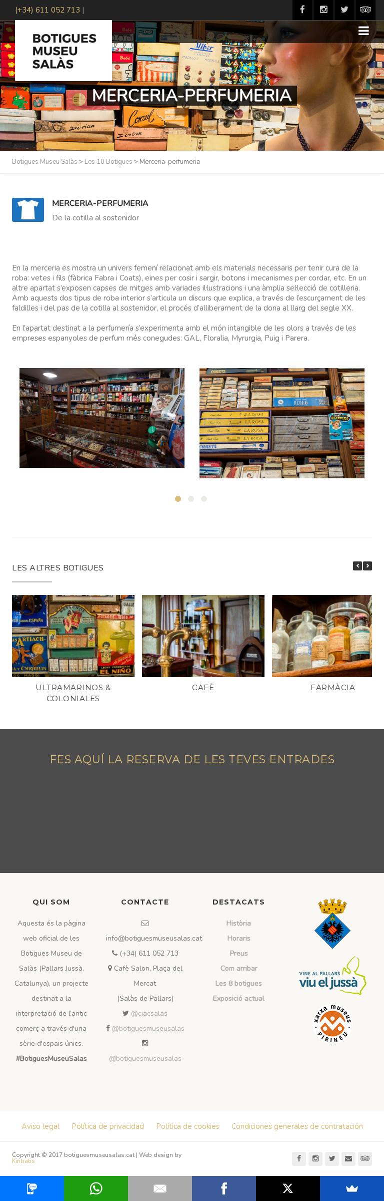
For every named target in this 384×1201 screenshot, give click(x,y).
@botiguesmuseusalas (148, 1028)
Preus (239, 953)
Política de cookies (188, 1126)
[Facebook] (224, 1188)
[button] (367, 565)
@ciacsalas (149, 1013)
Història (238, 923)
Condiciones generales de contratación (297, 1126)
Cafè (203, 687)
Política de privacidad (108, 1126)
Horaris (239, 938)
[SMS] (32, 1188)
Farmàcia (332, 687)
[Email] (160, 1188)
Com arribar (239, 968)
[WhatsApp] (96, 1188)
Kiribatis (23, 1161)
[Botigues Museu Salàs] (63, 51)
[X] (288, 1188)
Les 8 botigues (239, 983)
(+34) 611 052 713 (47, 10)
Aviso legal (41, 1126)
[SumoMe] (352, 1188)
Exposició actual (238, 998)
